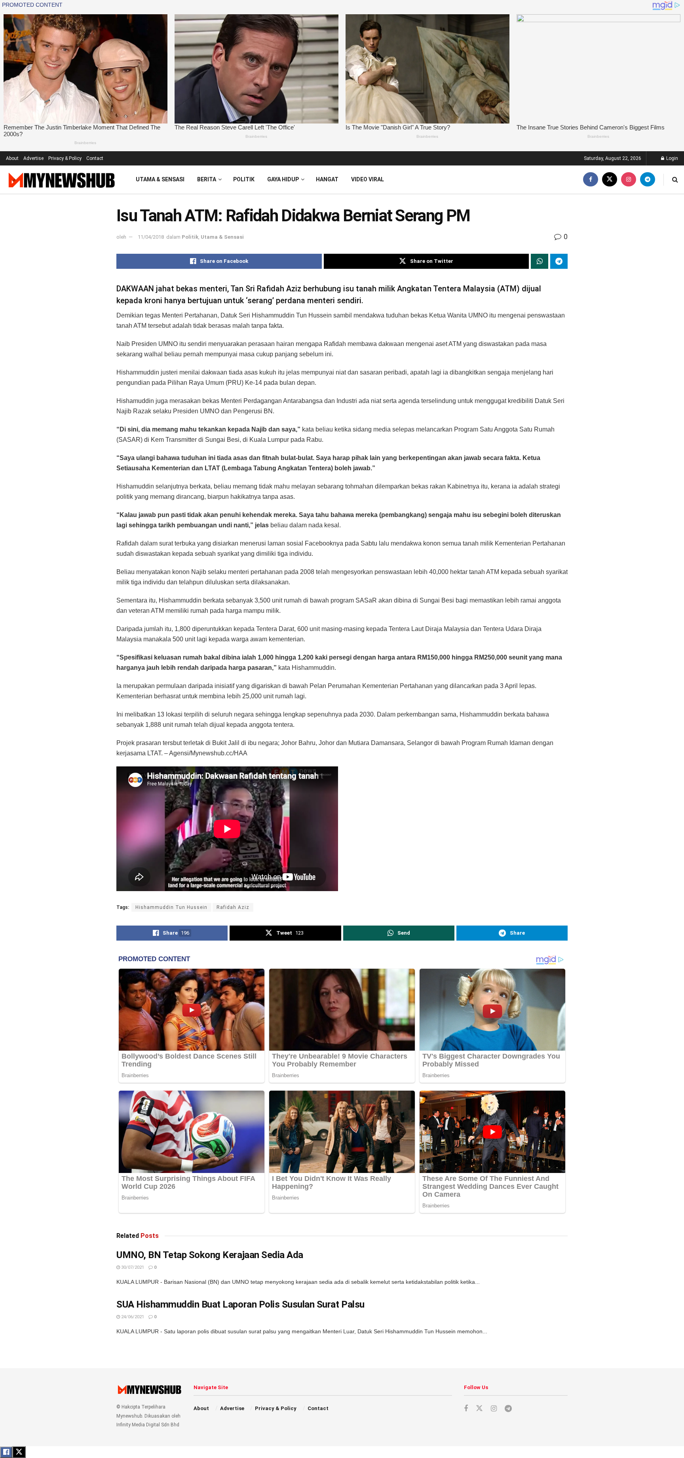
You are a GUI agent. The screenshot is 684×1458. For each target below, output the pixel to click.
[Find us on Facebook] (590, 179)
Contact (94, 158)
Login (671, 158)
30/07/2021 (132, 1267)
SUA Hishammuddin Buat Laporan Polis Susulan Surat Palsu (240, 1304)
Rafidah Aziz (233, 907)
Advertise (33, 158)
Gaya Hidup (283, 179)
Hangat (327, 179)
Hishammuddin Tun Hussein (171, 907)
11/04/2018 (151, 237)
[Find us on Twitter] (609, 179)
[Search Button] (675, 179)
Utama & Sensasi (160, 179)
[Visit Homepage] (61, 180)
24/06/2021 (132, 1316)
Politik (244, 179)
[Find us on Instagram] (628, 179)
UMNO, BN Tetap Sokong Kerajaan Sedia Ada (209, 1254)
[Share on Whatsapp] (539, 261)
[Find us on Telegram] (647, 179)
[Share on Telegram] (559, 261)
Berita (206, 179)
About (12, 158)
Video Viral (367, 179)
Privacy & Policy (65, 158)
